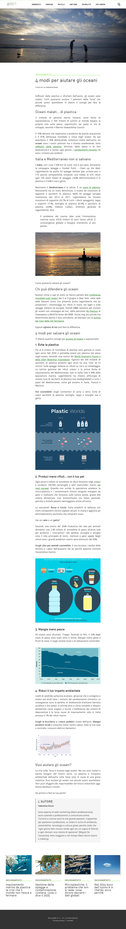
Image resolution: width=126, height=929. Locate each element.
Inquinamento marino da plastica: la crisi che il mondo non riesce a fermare (19, 890)
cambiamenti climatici (85, 149)
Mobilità (86, 4)
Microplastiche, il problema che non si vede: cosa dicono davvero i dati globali (76, 890)
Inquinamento (43, 74)
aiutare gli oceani (74, 338)
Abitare (73, 4)
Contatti (69, 920)
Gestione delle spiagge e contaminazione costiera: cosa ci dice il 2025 (46, 890)
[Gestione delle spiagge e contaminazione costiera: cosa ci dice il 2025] (48, 875)
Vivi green (100, 4)
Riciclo (61, 4)
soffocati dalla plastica (48, 146)
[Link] (68, 276)
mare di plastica (91, 187)
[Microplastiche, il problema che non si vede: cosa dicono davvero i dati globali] (78, 875)
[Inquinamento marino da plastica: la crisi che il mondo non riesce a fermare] (19, 875)
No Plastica (92, 311)
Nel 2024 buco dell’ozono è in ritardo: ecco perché (103, 888)
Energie (49, 4)
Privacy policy (59, 920)
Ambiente (36, 4)
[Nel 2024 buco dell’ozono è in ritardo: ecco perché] (107, 875)
